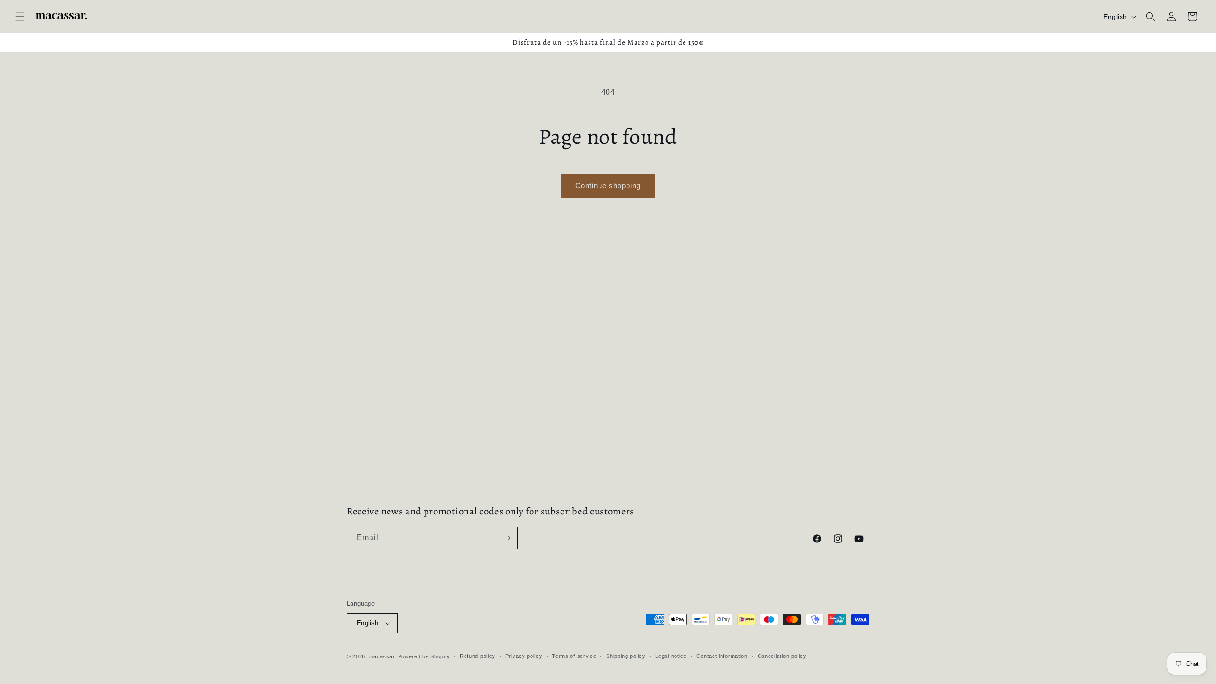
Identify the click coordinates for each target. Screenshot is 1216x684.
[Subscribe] (506, 538)
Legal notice (670, 656)
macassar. (382, 656)
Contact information (721, 656)
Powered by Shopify (424, 656)
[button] (20, 16)
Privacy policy (523, 656)
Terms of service (574, 656)
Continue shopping (608, 185)
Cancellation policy (782, 656)
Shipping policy (626, 656)
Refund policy (477, 656)
